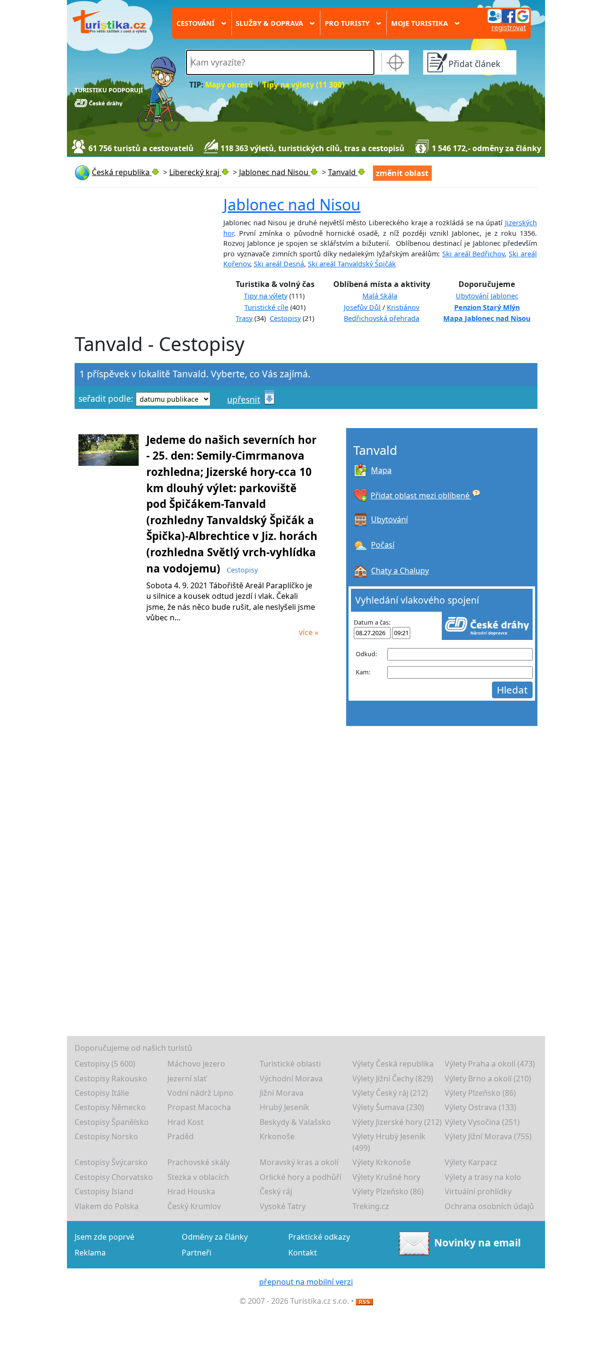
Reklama (90, 1252)
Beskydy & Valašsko (295, 1122)
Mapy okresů (229, 85)
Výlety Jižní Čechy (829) (392, 1078)
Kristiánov (403, 307)
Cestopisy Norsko (106, 1136)
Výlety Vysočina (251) (482, 1122)
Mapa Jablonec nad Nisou (486, 318)
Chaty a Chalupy (400, 570)
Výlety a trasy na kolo (483, 1177)
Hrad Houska (191, 1191)
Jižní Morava (282, 1093)
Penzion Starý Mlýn (487, 307)
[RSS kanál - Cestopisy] (364, 1301)
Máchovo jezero (196, 1063)
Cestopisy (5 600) (105, 1063)
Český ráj (276, 1191)
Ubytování (389, 519)
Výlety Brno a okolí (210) (488, 1078)
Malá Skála (379, 295)
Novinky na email (477, 1242)
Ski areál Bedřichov (473, 253)
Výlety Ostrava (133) (480, 1107)
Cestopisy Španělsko (112, 1122)
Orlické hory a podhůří (300, 1177)
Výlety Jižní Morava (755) (488, 1136)
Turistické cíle (266, 307)
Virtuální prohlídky (478, 1191)
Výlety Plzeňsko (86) (480, 1093)
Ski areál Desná (279, 263)
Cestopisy (285, 318)
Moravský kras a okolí (299, 1162)
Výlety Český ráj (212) (390, 1093)
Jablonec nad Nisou (292, 204)
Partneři (196, 1252)
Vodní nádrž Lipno (200, 1093)
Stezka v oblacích (198, 1177)
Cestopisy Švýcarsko (111, 1162)
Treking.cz (370, 1206)
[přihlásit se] (508, 15)
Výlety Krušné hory (386, 1177)
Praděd (180, 1136)
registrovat (509, 27)
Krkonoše (277, 1136)
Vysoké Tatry (283, 1206)
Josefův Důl (362, 307)
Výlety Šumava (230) (388, 1107)
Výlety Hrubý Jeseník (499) (389, 1142)
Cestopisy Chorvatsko (114, 1177)
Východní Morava (291, 1078)
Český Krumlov (194, 1206)
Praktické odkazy (319, 1237)
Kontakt (302, 1252)
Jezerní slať (187, 1078)
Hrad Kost (185, 1122)
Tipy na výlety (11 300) (303, 85)
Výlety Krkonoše (381, 1162)
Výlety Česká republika (393, 1063)
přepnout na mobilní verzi (306, 1282)
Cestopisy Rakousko (111, 1078)
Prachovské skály (198, 1162)
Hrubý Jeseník (284, 1107)
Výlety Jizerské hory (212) (397, 1122)
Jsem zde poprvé (104, 1237)
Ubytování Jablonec (487, 295)
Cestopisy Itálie (102, 1093)
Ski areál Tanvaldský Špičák (352, 263)
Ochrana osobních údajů (489, 1206)
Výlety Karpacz (471, 1162)
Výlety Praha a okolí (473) (490, 1063)
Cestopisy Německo (110, 1107)
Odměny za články (215, 1237)
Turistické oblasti (290, 1063)
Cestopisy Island (104, 1191)
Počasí (382, 544)
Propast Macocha (199, 1107)
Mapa (381, 470)
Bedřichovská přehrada (381, 318)
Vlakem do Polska (107, 1206)
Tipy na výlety (265, 295)
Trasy (244, 318)
